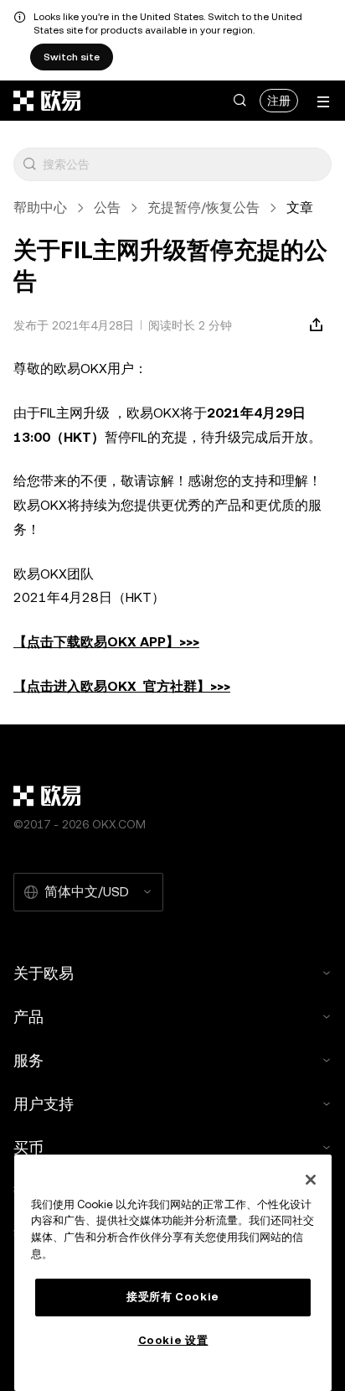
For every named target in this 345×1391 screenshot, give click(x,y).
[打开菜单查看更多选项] (323, 101)
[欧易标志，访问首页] (47, 101)
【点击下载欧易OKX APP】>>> (106, 642)
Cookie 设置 (173, 1340)
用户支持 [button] (43, 1104)
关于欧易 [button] (43, 973)
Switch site (72, 57)
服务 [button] (28, 1060)
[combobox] (183, 164)
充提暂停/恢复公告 (203, 207)
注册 (279, 100)
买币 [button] (28, 1147)
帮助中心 (40, 207)
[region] (173, 1273)
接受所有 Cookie (172, 1296)
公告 (107, 207)
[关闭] (310, 1179)
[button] (239, 101)
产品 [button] (28, 1016)
